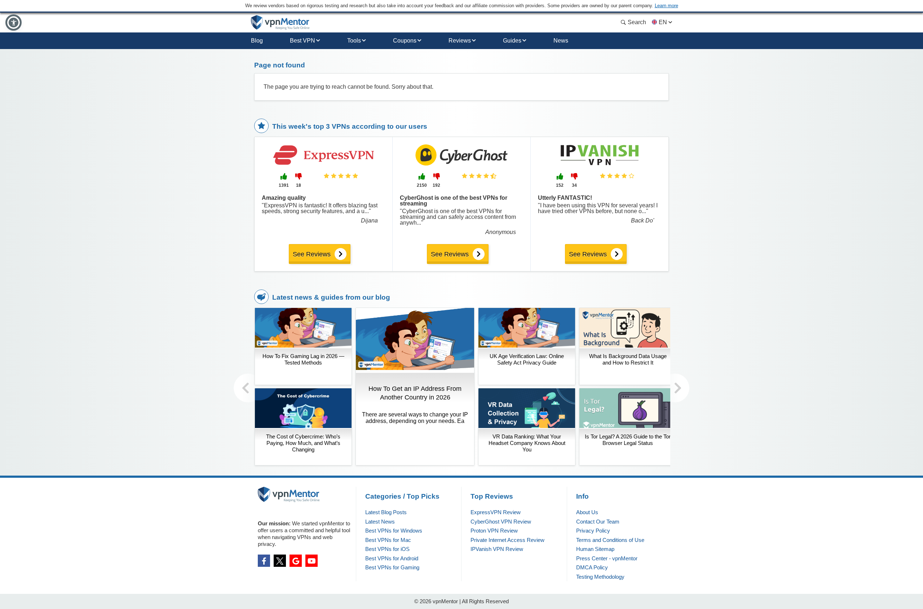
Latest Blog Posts (386, 512)
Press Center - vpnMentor (606, 558)
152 (560, 185)
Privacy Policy (593, 531)
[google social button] (296, 561)
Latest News (380, 521)
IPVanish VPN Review (497, 549)
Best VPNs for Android (391, 558)
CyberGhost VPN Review (501, 521)
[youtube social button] (311, 561)
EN (662, 22)
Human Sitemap (595, 549)
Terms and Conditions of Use (610, 540)
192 (436, 185)
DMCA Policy (592, 567)
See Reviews (312, 254)
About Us (587, 512)
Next (675, 388)
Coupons (404, 40)
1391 (284, 185)
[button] (13, 22)
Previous (248, 388)
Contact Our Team (597, 521)
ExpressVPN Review (496, 512)
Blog (257, 40)
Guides (512, 40)
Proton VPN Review (494, 531)
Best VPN (302, 40)
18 (298, 185)
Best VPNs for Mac (388, 540)
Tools (354, 40)
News (560, 40)
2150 (422, 185)
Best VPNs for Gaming (392, 567)
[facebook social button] (264, 561)
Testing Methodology (600, 577)
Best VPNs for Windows (393, 531)
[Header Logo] (280, 22)
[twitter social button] (280, 561)
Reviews (460, 40)
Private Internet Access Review (507, 540)
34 (574, 185)
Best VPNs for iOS (387, 549)
